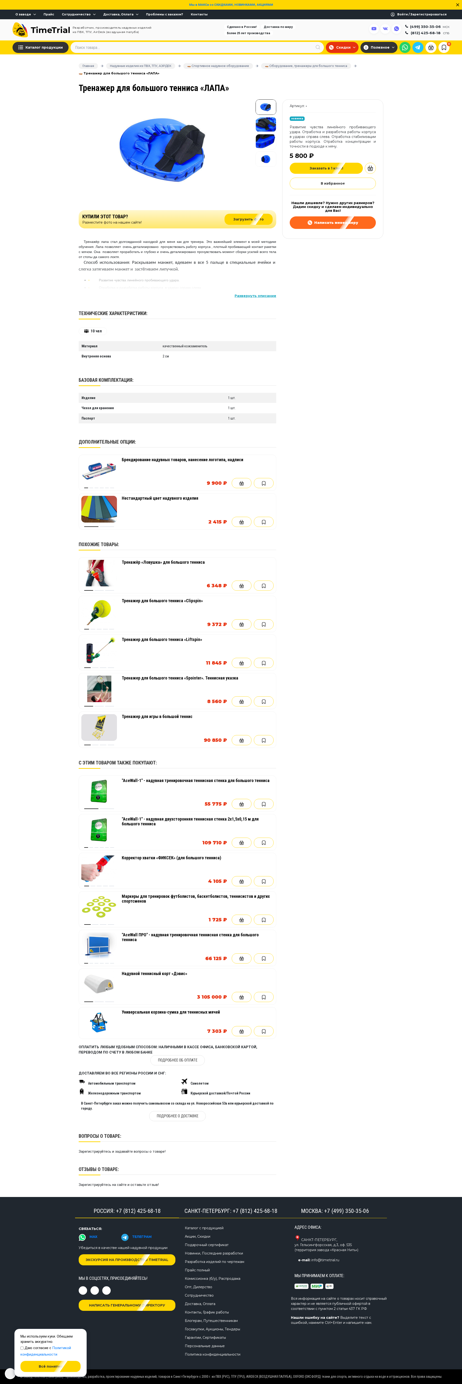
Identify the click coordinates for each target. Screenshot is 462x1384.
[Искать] (318, 47)
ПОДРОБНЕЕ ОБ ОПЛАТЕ (177, 1060)
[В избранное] (264, 483)
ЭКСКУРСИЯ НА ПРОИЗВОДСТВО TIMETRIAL (127, 1260)
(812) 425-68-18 (430, 33)
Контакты (199, 14)
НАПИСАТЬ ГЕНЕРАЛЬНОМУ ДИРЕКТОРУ (127, 1305)
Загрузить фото (248, 219)
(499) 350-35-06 (429, 26)
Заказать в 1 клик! (326, 168)
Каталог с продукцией (204, 1228)
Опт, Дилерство (198, 1287)
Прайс (49, 14)
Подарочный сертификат (207, 1245)
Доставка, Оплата (118, 14)
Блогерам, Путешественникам (211, 1321)
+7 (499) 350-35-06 (346, 1211)
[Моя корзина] (431, 47)
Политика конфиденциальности (212, 1354)
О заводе (23, 14)
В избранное (333, 183)
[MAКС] (405, 47)
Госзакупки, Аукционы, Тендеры (212, 1329)
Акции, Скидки (197, 1236)
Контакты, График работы (207, 1312)
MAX (93, 1237)
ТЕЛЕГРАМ (142, 1237)
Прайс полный (197, 1270)
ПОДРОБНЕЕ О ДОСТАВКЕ (177, 1116)
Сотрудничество (76, 14)
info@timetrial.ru (325, 1260)
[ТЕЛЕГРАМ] (418, 47)
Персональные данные (205, 1346)
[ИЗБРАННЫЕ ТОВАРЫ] (444, 47)
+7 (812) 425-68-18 (138, 1211)
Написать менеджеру (336, 222)
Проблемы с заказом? (164, 14)
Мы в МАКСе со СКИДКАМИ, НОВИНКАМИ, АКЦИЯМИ (231, 4)
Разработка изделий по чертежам (214, 1262)
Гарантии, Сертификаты (205, 1337)
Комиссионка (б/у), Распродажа (212, 1278)
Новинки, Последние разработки (214, 1253)
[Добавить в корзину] (241, 483)
